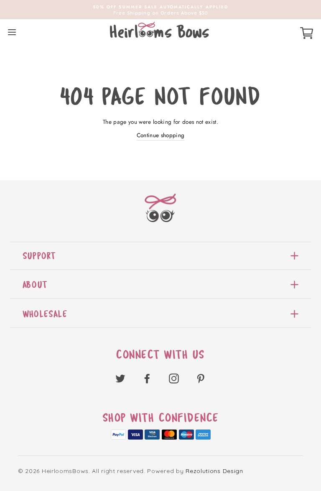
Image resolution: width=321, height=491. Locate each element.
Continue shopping (161, 135)
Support (39, 256)
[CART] (306, 32)
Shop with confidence (160, 417)
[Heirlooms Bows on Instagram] (174, 378)
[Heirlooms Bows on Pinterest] (201, 378)
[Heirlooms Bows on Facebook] (147, 378)
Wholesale (45, 314)
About (35, 285)
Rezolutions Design (214, 471)
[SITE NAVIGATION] (12, 32)
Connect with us (160, 354)
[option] (160, 9)
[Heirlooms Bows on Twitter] (120, 378)
